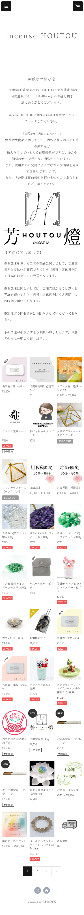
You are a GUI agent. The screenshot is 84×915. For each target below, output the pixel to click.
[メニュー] (6, 6)
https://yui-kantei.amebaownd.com (46, 890)
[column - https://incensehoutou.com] (42, 218)
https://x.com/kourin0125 (37, 890)
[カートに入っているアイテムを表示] (78, 6)
